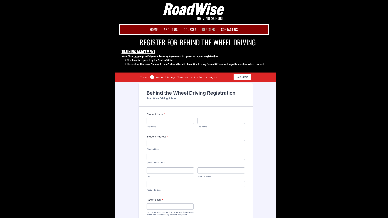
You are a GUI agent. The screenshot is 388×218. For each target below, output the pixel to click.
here (136, 56)
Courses (190, 29)
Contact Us (229, 29)
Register (208, 29)
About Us (171, 29)
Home (154, 29)
